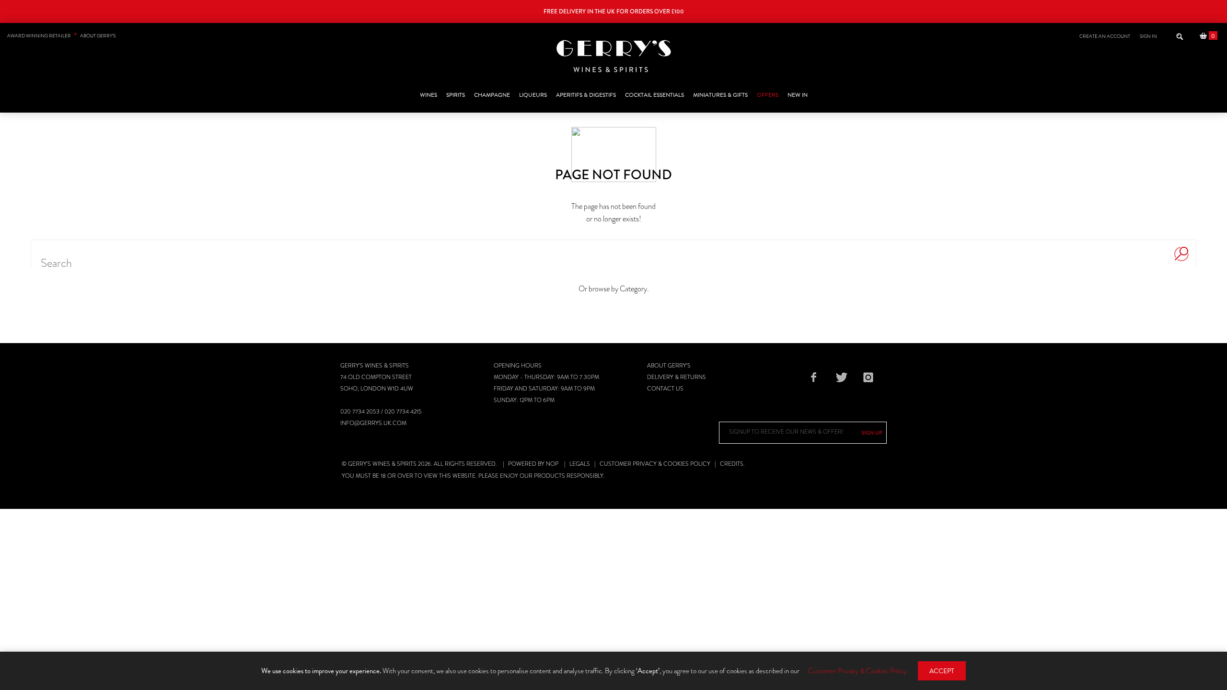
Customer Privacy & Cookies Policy (655, 464)
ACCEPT (941, 671)
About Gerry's (669, 365)
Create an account (1104, 36)
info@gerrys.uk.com (373, 423)
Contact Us (665, 388)
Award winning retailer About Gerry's (61, 35)
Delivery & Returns (676, 377)
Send (871, 432)
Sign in (1148, 36)
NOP (552, 464)
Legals (579, 464)
